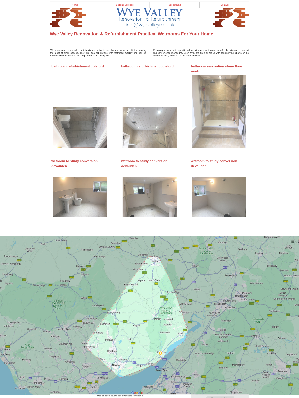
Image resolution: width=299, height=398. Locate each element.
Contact (224, 4)
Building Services (125, 4)
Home (75, 4)
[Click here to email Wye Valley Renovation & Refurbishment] (149, 17)
